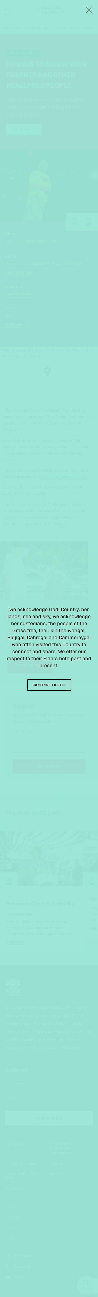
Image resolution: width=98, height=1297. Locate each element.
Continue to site (49, 685)
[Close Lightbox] (89, 10)
